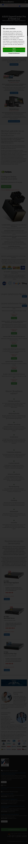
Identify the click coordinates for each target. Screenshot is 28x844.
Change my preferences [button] (14, 53)
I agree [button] (14, 48)
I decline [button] (14, 51)
